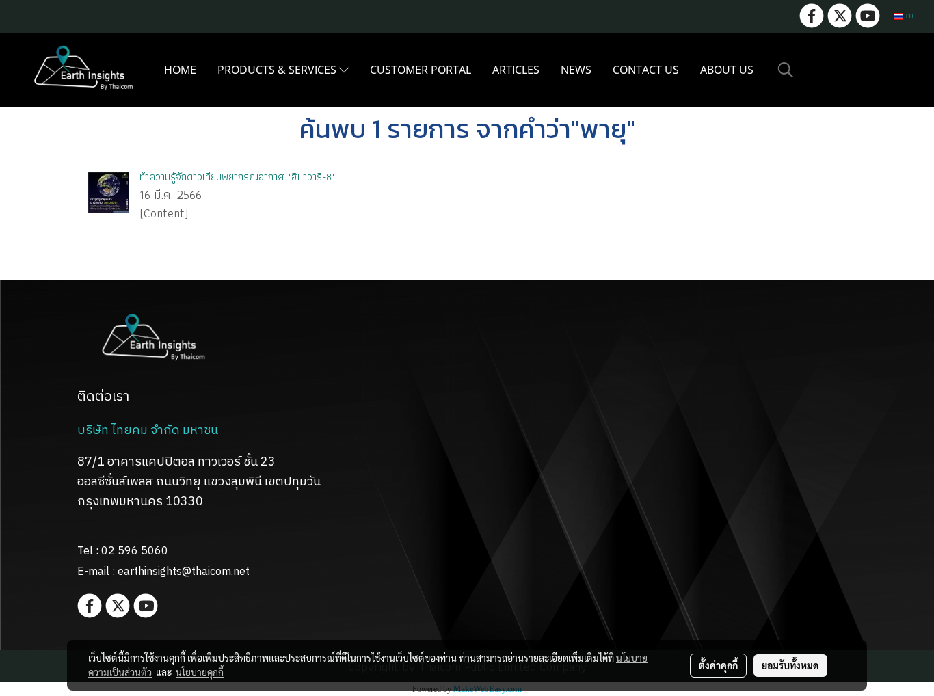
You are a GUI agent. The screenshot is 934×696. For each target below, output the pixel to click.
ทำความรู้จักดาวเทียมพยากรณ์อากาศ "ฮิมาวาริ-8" (237, 176)
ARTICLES (515, 69)
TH (908, 16)
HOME (180, 69)
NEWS (576, 69)
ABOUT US (726, 69)
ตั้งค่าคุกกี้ (718, 665)
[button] (786, 70)
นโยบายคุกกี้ (200, 672)
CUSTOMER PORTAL (420, 69)
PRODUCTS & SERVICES (278, 69)
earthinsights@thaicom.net (184, 572)
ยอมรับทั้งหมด (790, 665)
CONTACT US (646, 69)
